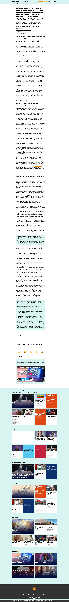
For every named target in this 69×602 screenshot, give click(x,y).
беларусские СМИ (14, 421)
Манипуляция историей (27, 392)
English (40, 3)
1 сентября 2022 (18, 31)
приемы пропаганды (15, 423)
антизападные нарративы (50, 529)
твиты (20, 532)
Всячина (15, 517)
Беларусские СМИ (14, 392)
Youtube (30, 594)
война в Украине (14, 456)
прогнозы (48, 420)
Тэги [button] (42, 3)
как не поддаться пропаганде (27, 452)
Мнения (15, 429)
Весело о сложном (32, 3)
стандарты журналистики (53, 469)
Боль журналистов (34, 392)
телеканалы (37, 511)
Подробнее (22, 601)
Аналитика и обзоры (20, 391)
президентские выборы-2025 (50, 402)
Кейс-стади (13, 3)
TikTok (45, 594)
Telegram (35, 594)
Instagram (40, 594)
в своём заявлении (38, 166)
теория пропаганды (19, 28)
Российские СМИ (20, 392)
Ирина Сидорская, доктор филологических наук (23, 30)
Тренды (17, 3)
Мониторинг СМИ (18, 462)
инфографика (18, 477)
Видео (37, 3)
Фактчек (27, 3)
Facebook (25, 594)
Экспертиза (21, 3)
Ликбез (24, 3)
